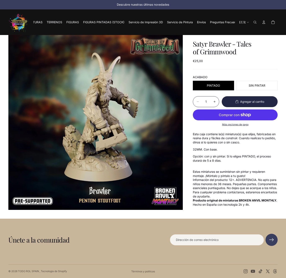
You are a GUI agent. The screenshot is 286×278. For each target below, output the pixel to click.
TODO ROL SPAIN (29, 271)
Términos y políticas (143, 271)
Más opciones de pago (235, 124)
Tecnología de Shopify (54, 271)
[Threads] (275, 271)
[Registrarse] (271, 240)
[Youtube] (252, 271)
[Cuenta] (263, 22)
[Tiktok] (260, 271)
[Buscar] (255, 22)
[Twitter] (267, 271)
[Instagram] (245, 271)
